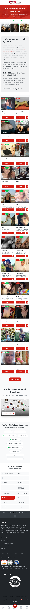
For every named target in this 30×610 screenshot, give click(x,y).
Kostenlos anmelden (7, 413)
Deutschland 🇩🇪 (10, 512)
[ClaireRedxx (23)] (22, 403)
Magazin (3, 548)
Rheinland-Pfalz (18, 512)
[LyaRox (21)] (10, 404)
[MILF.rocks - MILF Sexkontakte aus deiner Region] (15, 2)
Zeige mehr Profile (15, 379)
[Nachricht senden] (12, 117)
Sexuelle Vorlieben (5, 546)
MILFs (4, 512)
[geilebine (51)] (17, 406)
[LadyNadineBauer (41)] (19, 401)
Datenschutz (17, 596)
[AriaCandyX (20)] (6, 400)
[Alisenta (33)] (7, 406)
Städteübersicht (5, 541)
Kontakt (11, 596)
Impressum (24, 596)
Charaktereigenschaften (7, 543)
